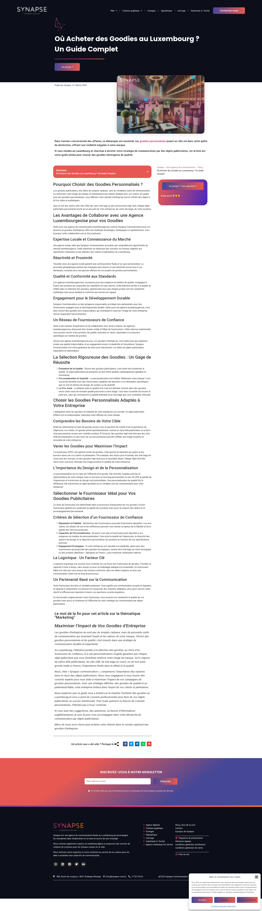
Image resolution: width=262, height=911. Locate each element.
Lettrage (181, 10)
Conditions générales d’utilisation (223, 906)
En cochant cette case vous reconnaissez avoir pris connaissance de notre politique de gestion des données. (132, 791)
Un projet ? (67, 66)
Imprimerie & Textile (200, 10)
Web (112, 10)
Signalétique (166, 10)
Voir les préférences (247, 900)
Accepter (202, 900)
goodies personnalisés (153, 141)
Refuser (224, 900)
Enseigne (152, 10)
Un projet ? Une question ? (183, 186)
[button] (256, 877)
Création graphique (130, 10)
